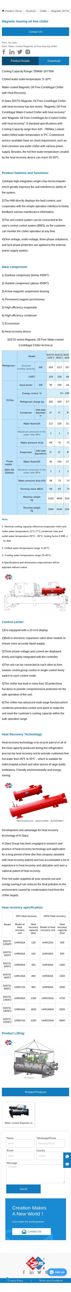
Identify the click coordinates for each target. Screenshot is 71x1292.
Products (31, 11)
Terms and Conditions (51, 1280)
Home (18, 11)
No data (12, 42)
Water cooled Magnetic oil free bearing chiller (32, 46)
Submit (23, 1189)
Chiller (43, 11)
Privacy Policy (15, 1280)
